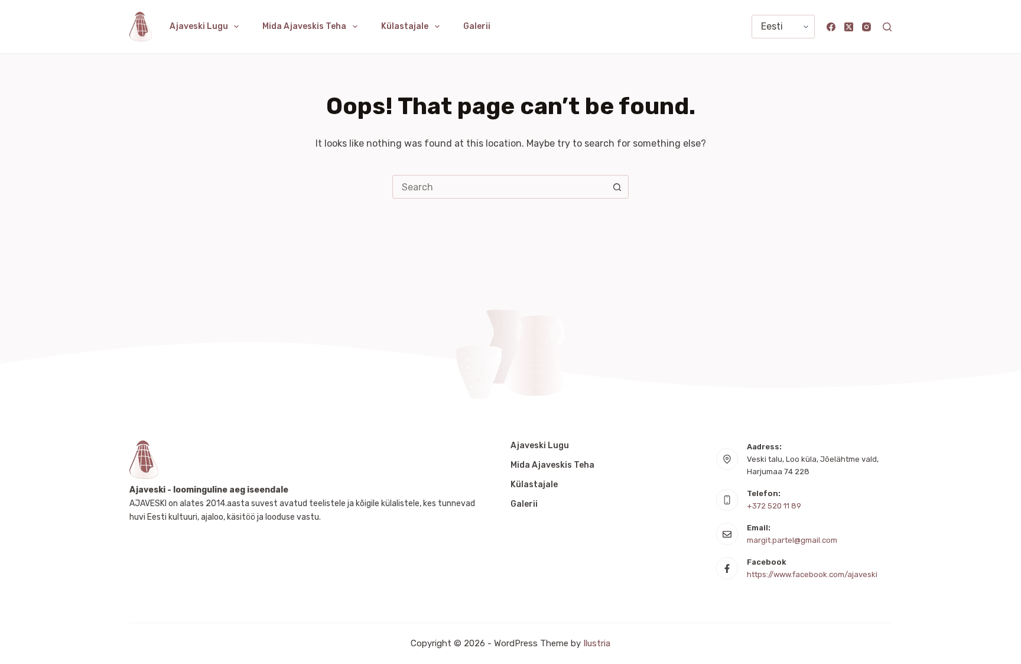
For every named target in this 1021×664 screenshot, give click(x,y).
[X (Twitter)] (848, 26)
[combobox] (499, 187)
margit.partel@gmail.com (792, 540)
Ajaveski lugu (199, 26)
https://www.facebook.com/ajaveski (812, 574)
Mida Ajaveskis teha (304, 26)
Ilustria (596, 643)
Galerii (476, 26)
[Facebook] (831, 26)
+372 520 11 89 (774, 505)
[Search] (887, 26)
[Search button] (617, 187)
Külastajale (404, 26)
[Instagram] (866, 26)
